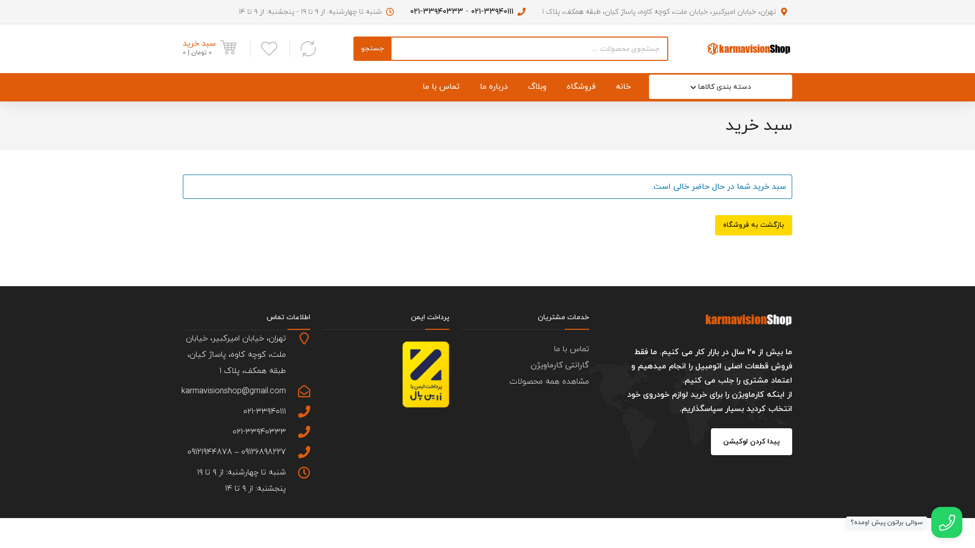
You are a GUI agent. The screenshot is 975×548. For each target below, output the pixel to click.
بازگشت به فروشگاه (753, 225)
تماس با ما (571, 349)
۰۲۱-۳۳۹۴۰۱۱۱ (492, 11)
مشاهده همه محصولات (549, 381)
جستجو (372, 48)
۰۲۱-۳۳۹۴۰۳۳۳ (436, 11)
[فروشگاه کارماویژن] (748, 48)
